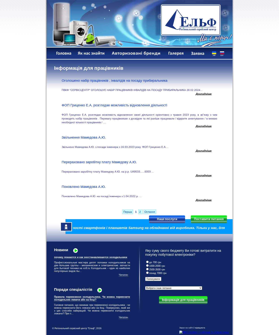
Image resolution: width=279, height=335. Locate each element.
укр (214, 55)
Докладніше (204, 93)
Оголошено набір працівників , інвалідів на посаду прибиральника (114, 80)
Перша (127, 211)
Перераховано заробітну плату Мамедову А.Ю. (99, 162)
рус (222, 55)
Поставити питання (209, 219)
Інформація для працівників (183, 299)
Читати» (123, 274)
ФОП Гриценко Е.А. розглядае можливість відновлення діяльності (114, 105)
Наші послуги (167, 219)
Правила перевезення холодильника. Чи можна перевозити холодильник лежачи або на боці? (92, 298)
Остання (149, 211)
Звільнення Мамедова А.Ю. (84, 137)
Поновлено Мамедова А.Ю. (84, 187)
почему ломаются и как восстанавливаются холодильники (90, 257)
